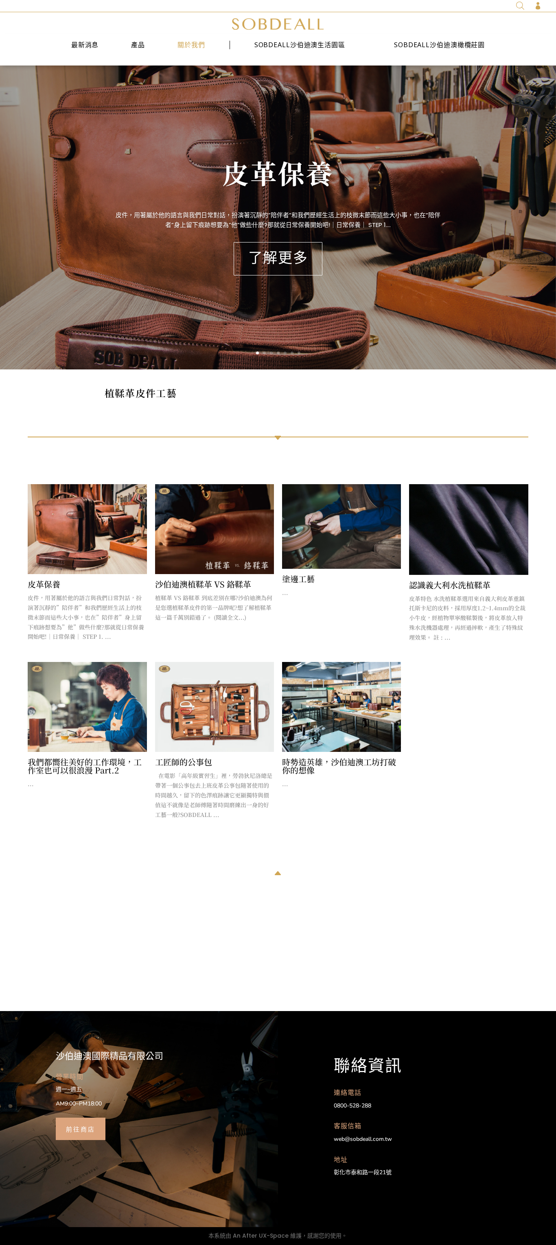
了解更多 (278, 258)
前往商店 (80, 1128)
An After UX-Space (261, 1236)
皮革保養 (277, 172)
